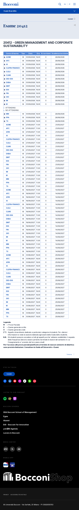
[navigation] (39, 11)
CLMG (8, 75)
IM (7, 100)
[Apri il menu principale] (74, 4)
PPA (7, 117)
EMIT (8, 86)
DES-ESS (9, 79)
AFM (8, 132)
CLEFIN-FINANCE (13, 68)
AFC (7, 61)
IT (69, 4)
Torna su (69, 354)
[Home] (11, 4)
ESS (7, 90)
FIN (7, 93)
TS (7, 121)
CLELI (8, 72)
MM (7, 114)
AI (7, 64)
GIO (7, 97)
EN (65, 4)
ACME (8, 57)
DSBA (8, 82)
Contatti (70, 19)
